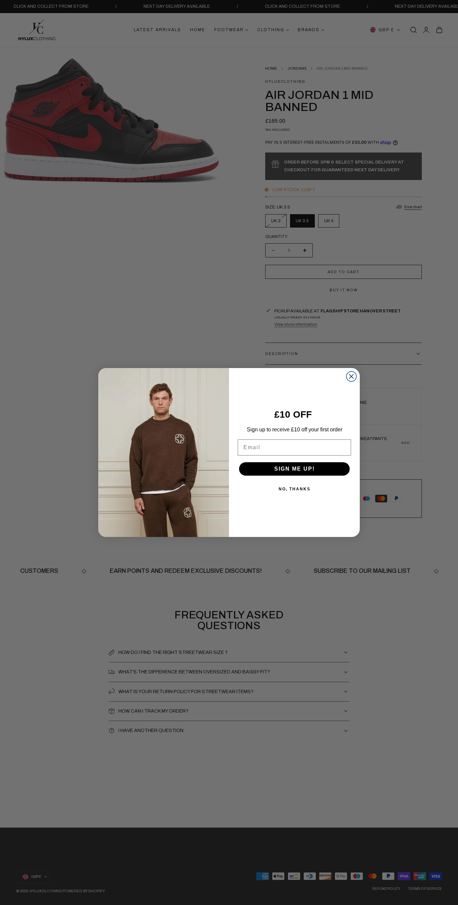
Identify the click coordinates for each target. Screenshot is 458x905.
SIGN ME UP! (294, 469)
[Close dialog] (351, 376)
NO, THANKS (294, 489)
